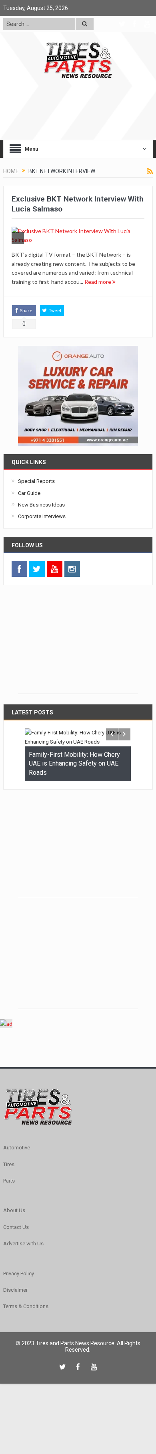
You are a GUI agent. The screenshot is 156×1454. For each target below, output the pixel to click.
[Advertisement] (78, 644)
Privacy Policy (18, 1273)
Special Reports (36, 481)
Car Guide (29, 493)
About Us (14, 1210)
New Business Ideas (41, 505)
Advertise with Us (23, 1244)
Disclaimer (15, 1290)
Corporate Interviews (42, 516)
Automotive (16, 1148)
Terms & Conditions (25, 1306)
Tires (8, 1164)
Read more (98, 281)
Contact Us (16, 1227)
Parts (9, 1181)
